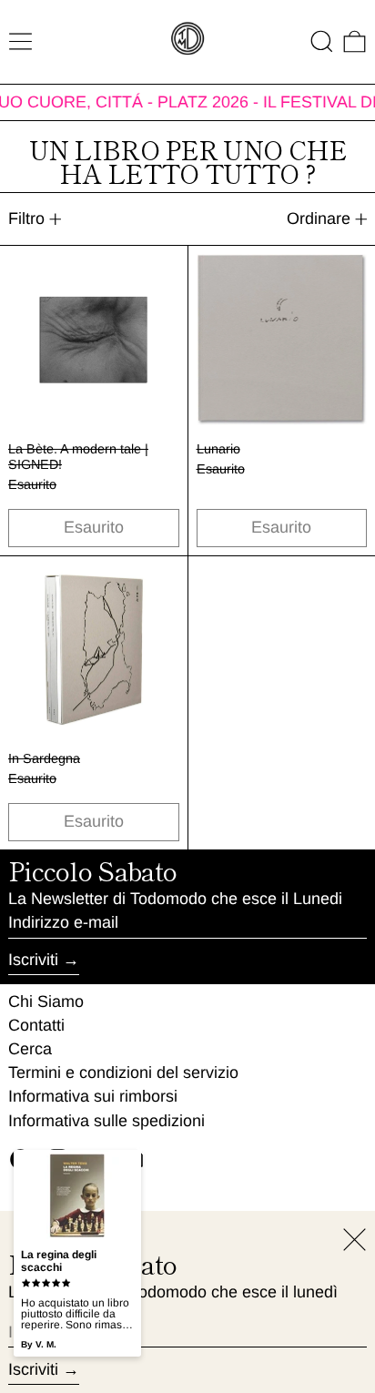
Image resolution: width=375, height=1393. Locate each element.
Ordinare (318, 218)
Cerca (30, 1049)
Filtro (26, 218)
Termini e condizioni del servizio (123, 1072)
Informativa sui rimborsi (92, 1096)
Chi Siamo (46, 1001)
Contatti (36, 1025)
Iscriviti (33, 960)
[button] (321, 41)
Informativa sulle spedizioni (106, 1121)
